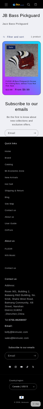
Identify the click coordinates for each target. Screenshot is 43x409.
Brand (8, 158)
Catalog (9, 164)
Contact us (10, 210)
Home (8, 151)
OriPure (9, 230)
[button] (6, 4)
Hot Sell (9, 184)
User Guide (11, 223)
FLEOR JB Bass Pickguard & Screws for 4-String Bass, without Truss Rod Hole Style (21, 83)
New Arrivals (11, 177)
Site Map (9, 204)
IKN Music (10, 255)
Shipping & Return (14, 190)
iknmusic (25, 402)
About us (9, 217)
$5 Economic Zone (14, 171)
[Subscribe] (34, 133)
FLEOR (8, 249)
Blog (7, 197)
